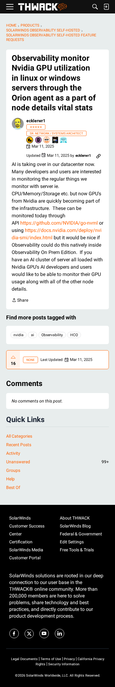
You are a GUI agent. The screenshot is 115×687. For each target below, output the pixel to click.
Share (20, 301)
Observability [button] (52, 335)
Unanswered (57, 461)
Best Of (13, 487)
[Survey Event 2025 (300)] (63, 140)
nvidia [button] (18, 335)
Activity (13, 453)
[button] (18, 124)
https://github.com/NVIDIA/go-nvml (59, 223)
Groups (13, 470)
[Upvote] (13, 357)
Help (10, 478)
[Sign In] (106, 6)
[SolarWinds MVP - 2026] (47, 140)
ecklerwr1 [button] (35, 120)
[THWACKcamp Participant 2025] (55, 140)
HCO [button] (74, 335)
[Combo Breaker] (30, 140)
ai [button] (32, 335)
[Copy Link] (98, 155)
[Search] (95, 6)
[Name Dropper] (38, 140)
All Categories (19, 436)
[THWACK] (42, 7)
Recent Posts (18, 444)
